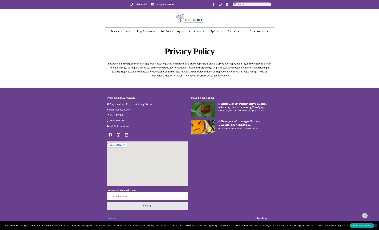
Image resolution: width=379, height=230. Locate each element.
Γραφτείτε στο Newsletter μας (121, 190)
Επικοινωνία (257, 31)
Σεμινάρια (234, 31)
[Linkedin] (227, 4)
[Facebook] (110, 134)
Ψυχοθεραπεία (145, 31)
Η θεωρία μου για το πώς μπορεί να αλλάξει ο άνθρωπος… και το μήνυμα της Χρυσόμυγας (242, 105)
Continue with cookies (362, 225)
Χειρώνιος (195, 31)
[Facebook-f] (214, 4)
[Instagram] (220, 4)
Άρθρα (215, 31)
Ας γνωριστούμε (121, 31)
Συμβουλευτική (170, 31)
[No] (375, 225)
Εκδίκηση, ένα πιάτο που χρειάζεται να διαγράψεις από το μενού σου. (239, 123)
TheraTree (112, 218)
